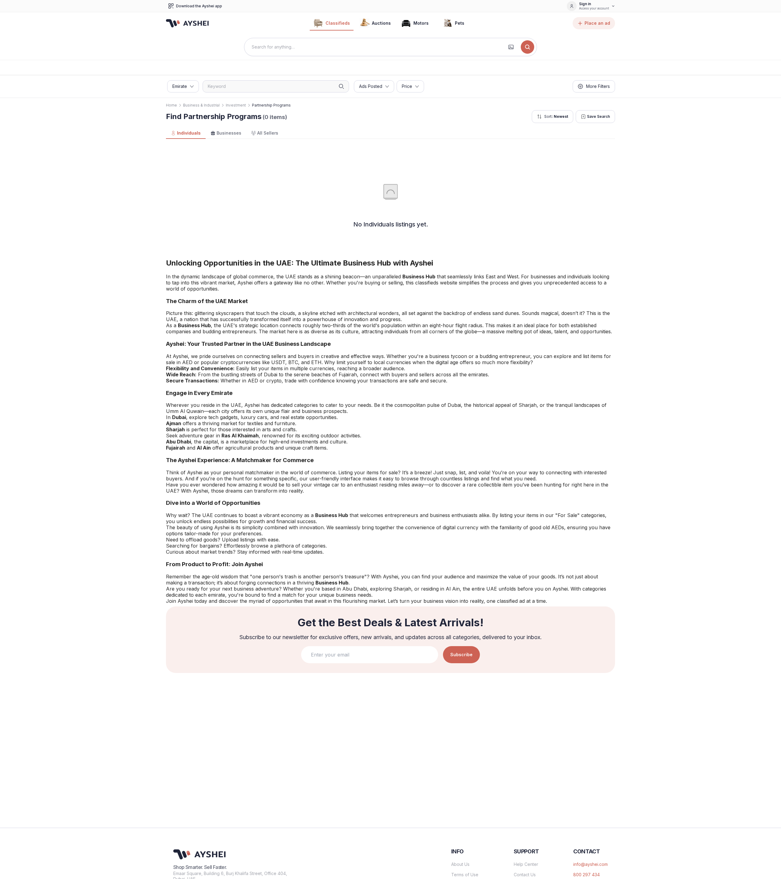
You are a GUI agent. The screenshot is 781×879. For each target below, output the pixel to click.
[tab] (186, 133)
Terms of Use (464, 874)
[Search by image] (511, 47)
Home (171, 105)
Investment (236, 105)
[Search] (527, 47)
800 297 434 (586, 874)
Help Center (526, 864)
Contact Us (525, 874)
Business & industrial (201, 105)
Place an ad (597, 23)
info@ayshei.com (590, 864)
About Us (460, 864)
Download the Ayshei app (199, 6)
